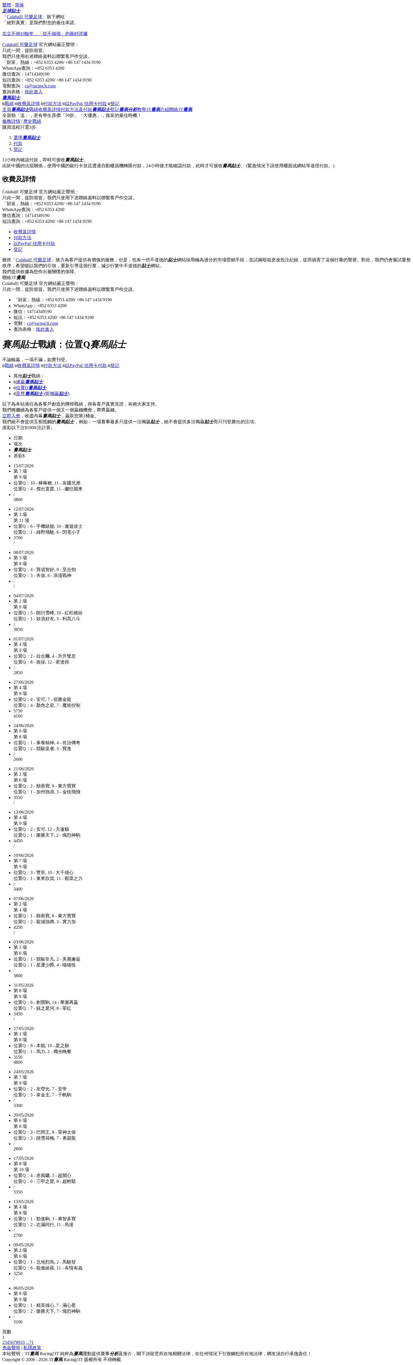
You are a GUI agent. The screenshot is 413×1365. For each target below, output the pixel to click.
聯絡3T (180, 109)
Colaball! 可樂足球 (24, 16)
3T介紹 (157, 109)
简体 (19, 5)
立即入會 (11, 415)
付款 (17, 143)
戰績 (9, 103)
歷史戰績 (32, 121)
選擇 (26, 137)
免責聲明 (11, 1347)
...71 (30, 1342)
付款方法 (53, 103)
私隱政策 (32, 1347)
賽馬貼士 (11, 97)
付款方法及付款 (76, 109)
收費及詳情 (28, 103)
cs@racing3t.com (40, 85)
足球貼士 (11, 10)
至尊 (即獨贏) (42, 393)
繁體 (6, 5)
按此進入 (34, 91)
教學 (132, 109)
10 (22, 1342)
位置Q (31, 387)
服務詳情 (11, 121)
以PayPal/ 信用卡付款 (86, 103)
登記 (114, 103)
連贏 (29, 381)
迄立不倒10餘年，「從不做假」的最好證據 (45, 33)
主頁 (6, 109)
